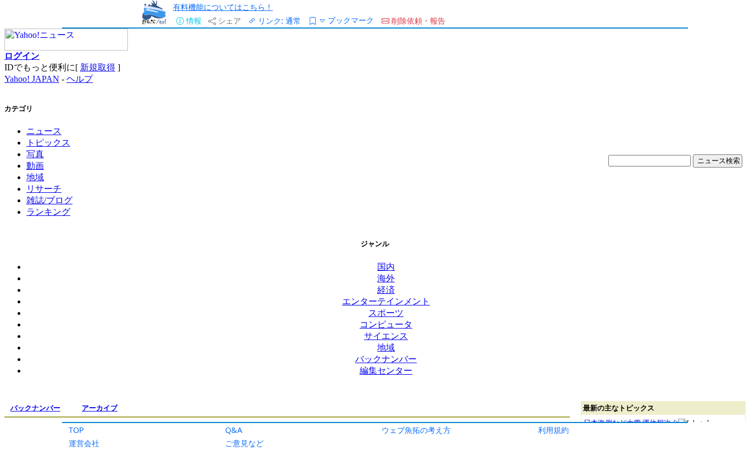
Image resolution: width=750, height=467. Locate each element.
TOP (76, 430)
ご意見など (244, 443)
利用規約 (553, 430)
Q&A (233, 430)
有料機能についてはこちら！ (223, 7)
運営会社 (84, 443)
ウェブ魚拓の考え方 (416, 430)
